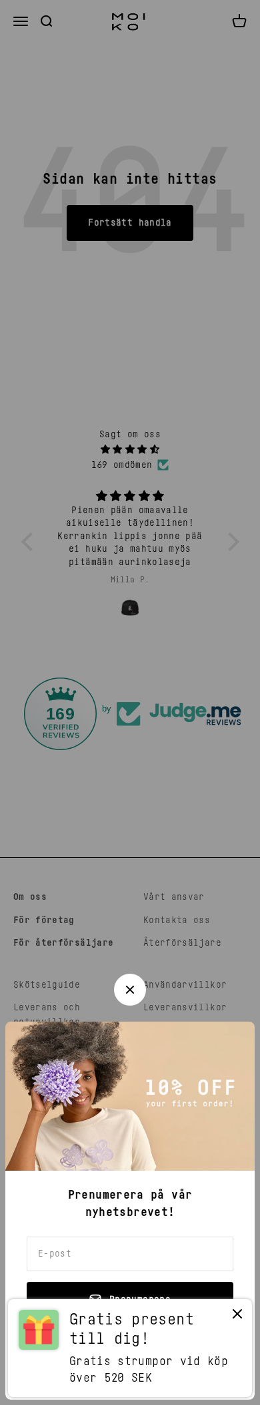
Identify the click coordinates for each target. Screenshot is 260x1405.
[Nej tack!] (237, 1316)
